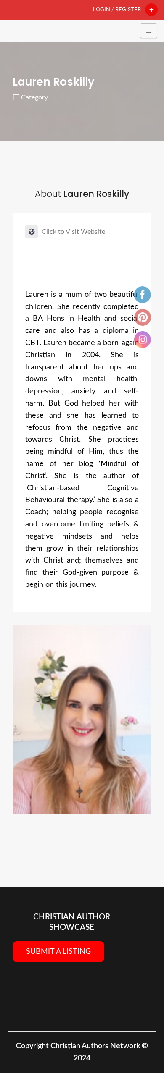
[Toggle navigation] (148, 30)
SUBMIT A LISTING (58, 951)
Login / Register (117, 9)
